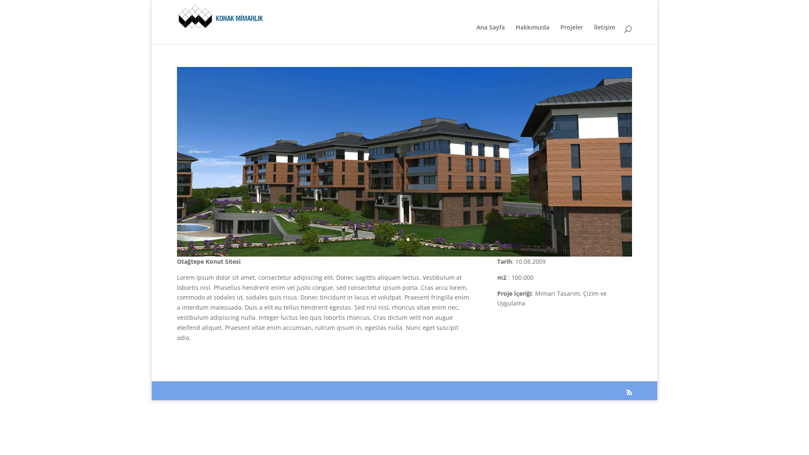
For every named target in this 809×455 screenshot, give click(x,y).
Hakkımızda (532, 27)
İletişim (604, 27)
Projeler (571, 27)
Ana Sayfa (491, 27)
